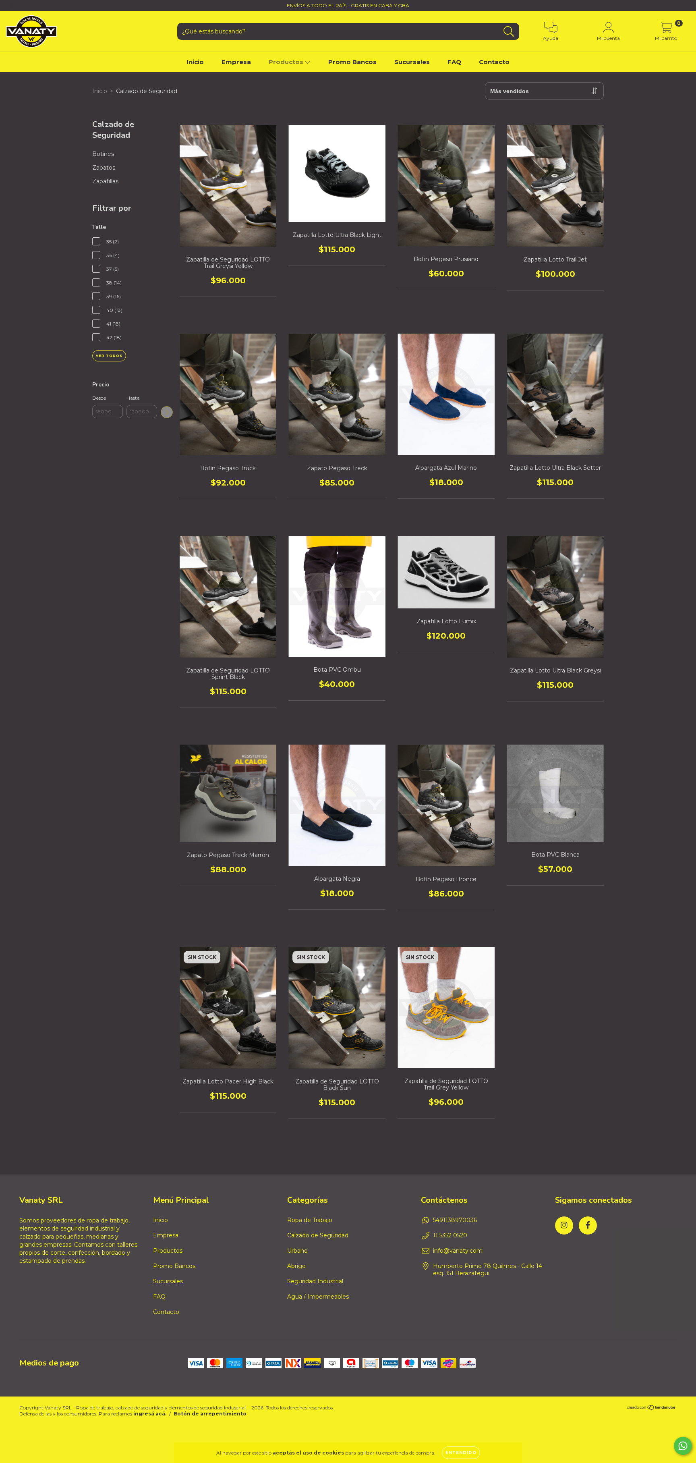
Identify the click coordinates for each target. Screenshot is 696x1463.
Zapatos (103, 167)
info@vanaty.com (458, 1250)
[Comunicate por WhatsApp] (683, 1446)
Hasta (133, 398)
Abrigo (296, 1266)
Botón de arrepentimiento (210, 1414)
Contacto (494, 62)
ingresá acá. (149, 1414)
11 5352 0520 (450, 1235)
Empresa (236, 62)
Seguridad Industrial (315, 1281)
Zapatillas (105, 181)
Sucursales (412, 62)
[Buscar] (508, 31)
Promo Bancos (352, 62)
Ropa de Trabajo (309, 1220)
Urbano (297, 1250)
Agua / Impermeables (318, 1296)
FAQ (454, 62)
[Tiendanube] (651, 1408)
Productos (287, 62)
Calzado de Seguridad (317, 1235)
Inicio (195, 62)
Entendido (460, 1452)
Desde (99, 398)
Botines (103, 154)
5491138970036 (455, 1220)
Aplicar (167, 412)
